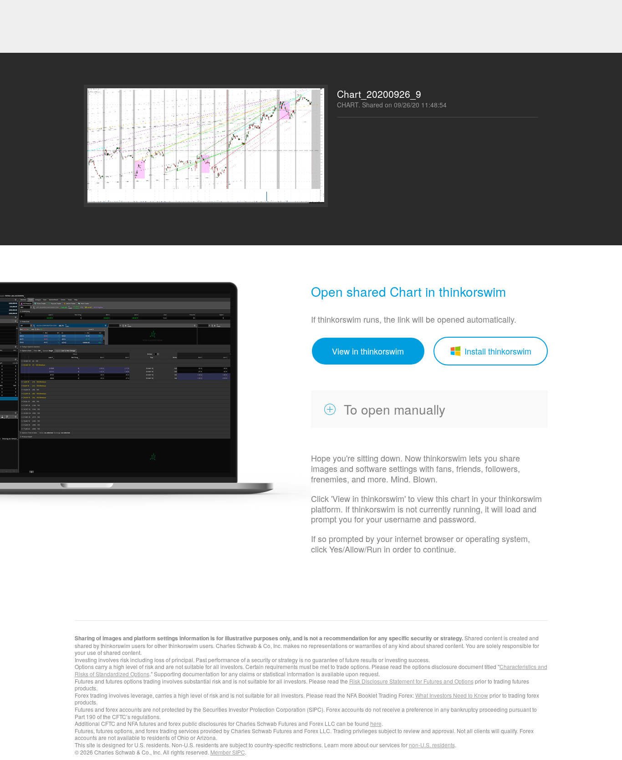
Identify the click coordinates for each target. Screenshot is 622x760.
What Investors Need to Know (451, 695)
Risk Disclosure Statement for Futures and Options (411, 681)
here (376, 723)
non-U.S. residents (432, 745)
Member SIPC (227, 752)
